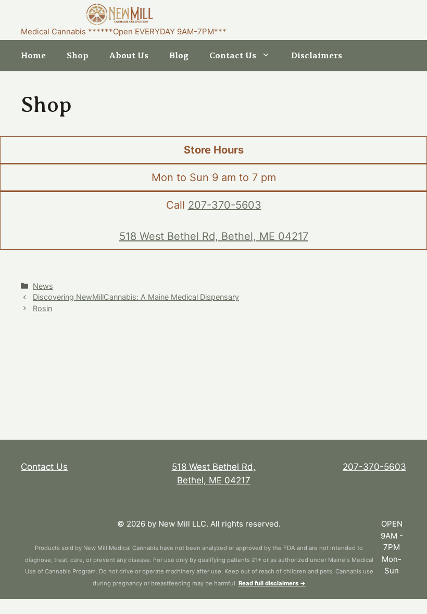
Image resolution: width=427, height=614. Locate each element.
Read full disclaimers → (272, 583)
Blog (179, 55)
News (43, 286)
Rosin (42, 308)
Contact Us (232, 55)
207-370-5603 (224, 205)
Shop (78, 55)
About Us (128, 55)
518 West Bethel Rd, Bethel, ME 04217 (213, 236)
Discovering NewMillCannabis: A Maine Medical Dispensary (136, 296)
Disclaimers (316, 55)
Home (33, 55)
